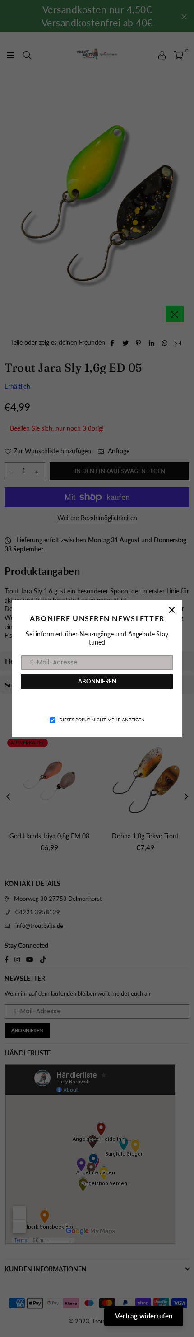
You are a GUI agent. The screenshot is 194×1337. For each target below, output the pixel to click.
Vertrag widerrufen (143, 1316)
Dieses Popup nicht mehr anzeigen (102, 719)
